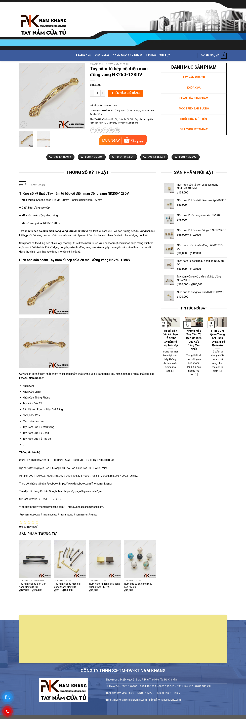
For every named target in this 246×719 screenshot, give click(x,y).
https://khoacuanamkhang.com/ (86, 506)
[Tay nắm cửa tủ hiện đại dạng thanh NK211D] (70, 559)
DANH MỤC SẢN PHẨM (127, 55)
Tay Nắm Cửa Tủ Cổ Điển (128, 110)
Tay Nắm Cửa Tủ (118, 64)
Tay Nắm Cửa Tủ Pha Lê (37, 438)
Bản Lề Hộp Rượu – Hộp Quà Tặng (43, 409)
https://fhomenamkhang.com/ (47, 506)
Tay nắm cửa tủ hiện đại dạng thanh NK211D (67, 585)
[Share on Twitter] (99, 130)
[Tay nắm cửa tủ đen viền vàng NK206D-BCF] (35, 559)
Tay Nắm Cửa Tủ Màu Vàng (38, 427)
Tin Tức (164, 55)
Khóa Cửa (28, 385)
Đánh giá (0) (38, 184)
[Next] (79, 95)
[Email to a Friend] (105, 130)
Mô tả (22, 184)
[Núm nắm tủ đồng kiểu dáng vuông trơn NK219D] (105, 559)
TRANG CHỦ (83, 55)
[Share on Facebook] (93, 130)
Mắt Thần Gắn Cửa (33, 421)
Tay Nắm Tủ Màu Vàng (105, 123)
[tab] (22, 184)
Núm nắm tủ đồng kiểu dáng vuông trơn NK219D (104, 585)
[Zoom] (23, 124)
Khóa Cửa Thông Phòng (36, 397)
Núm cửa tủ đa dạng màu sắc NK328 (138, 585)
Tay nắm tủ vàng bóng (127, 123)
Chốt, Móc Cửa (31, 415)
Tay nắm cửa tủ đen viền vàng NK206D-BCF (32, 585)
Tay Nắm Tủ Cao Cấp (104, 119)
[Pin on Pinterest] (111, 130)
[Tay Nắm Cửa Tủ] (43, 25)
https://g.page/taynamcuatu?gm (83, 491)
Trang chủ (97, 64)
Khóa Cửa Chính (32, 391)
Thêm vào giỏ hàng (126, 93)
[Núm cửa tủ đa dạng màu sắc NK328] (140, 559)
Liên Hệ (151, 55)
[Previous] (25, 95)
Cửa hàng (102, 55)
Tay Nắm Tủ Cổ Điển (124, 119)
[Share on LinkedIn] (117, 130)
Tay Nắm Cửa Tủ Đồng (36, 432)
